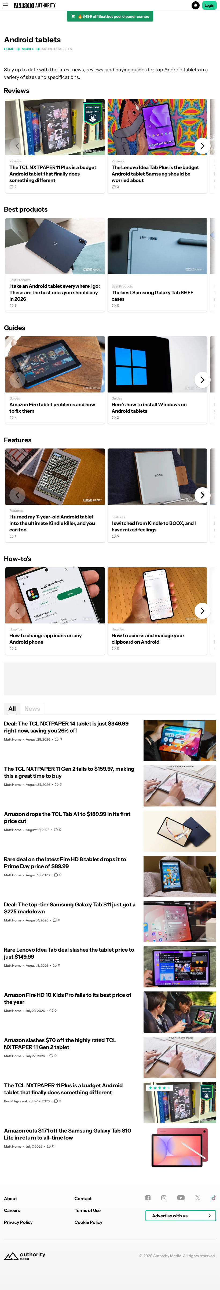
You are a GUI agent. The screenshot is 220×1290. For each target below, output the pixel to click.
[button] (110, 5)
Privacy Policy (18, 1222)
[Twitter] (197, 1197)
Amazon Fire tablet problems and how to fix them (55, 380)
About (10, 1198)
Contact (83, 1198)
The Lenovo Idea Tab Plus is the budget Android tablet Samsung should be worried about (157, 146)
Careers (12, 1210)
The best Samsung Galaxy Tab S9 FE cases (157, 265)
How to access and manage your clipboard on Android (157, 611)
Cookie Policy (88, 1222)
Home (9, 49)
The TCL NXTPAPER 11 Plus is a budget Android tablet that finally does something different (55, 146)
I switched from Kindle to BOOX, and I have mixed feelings (157, 495)
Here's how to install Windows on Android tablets (157, 380)
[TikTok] (213, 1197)
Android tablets (57, 49)
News (32, 708)
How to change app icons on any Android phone (55, 611)
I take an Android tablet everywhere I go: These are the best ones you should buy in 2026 (55, 265)
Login (209, 5)
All (12, 708)
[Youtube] (181, 1197)
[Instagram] (163, 1197)
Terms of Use (88, 1210)
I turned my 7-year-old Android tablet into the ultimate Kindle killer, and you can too (55, 495)
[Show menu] (5, 5)
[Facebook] (148, 1197)
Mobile (28, 49)
